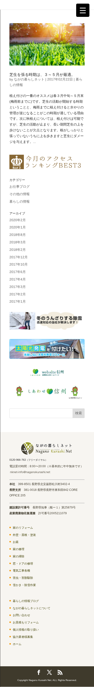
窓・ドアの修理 (23, 563)
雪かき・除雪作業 (24, 585)
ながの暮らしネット (29, 79)
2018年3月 (17, 242)
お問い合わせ (21, 615)
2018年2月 (17, 250)
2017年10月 (18, 264)
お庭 (16, 542)
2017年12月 (18, 257)
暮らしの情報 (19, 201)
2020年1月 (17, 227)
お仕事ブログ (19, 186)
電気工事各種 (21, 570)
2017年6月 (17, 272)
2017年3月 (17, 287)
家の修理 (18, 549)
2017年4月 (17, 279)
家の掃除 (18, 556)
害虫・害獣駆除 (23, 578)
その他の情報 (19, 194)
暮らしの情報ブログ (26, 601)
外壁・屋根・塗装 (24, 535)
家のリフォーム (23, 527)
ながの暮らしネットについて (31, 608)
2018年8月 (17, 235)
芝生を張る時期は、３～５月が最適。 (42, 75)
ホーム (17, 644)
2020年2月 (17, 220)
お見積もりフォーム (26, 622)
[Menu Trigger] (82, 10)
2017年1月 (17, 301)
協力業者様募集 (23, 637)
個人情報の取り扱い (26, 629)
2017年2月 (17, 294)
